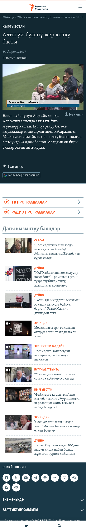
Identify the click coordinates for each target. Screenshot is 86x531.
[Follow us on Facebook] (6, 478)
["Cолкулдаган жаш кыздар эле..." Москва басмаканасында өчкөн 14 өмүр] (18, 422)
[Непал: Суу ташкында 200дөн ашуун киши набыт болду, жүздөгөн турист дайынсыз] (18, 445)
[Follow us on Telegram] (35, 478)
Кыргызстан (14, 27)
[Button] (13, 168)
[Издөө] (59, 526)
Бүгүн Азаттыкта (46, 369)
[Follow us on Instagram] (64, 478)
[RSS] (6, 487)
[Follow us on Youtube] (26, 478)
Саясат (39, 240)
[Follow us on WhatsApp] (74, 478)
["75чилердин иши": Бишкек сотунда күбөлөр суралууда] (18, 374)
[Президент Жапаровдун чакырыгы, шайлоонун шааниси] (18, 351)
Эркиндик (41, 323)
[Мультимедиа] (26, 526)
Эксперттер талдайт (49, 346)
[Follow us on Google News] (45, 478)
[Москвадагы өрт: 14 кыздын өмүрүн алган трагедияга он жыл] (18, 328)
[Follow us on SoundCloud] (55, 478)
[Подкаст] (16, 487)
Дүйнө (39, 268)
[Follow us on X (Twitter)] (16, 478)
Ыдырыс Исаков (15, 58)
